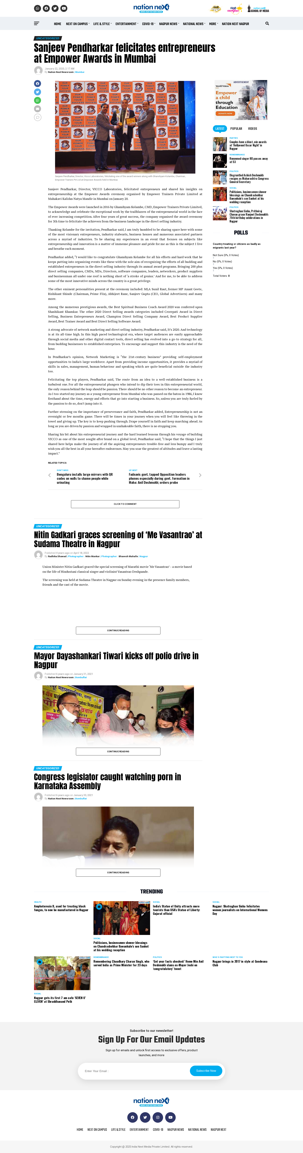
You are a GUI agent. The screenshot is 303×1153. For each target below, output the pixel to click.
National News (193, 24)
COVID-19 (147, 24)
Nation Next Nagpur (235, 24)
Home (57, 24)
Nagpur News (168, 24)
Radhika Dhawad (57, 556)
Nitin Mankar (92, 556)
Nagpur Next (218, 1130)
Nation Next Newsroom (61, 72)
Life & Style (101, 24)
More (212, 24)
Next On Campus (77, 24)
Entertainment (126, 24)
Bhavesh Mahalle (128, 556)
